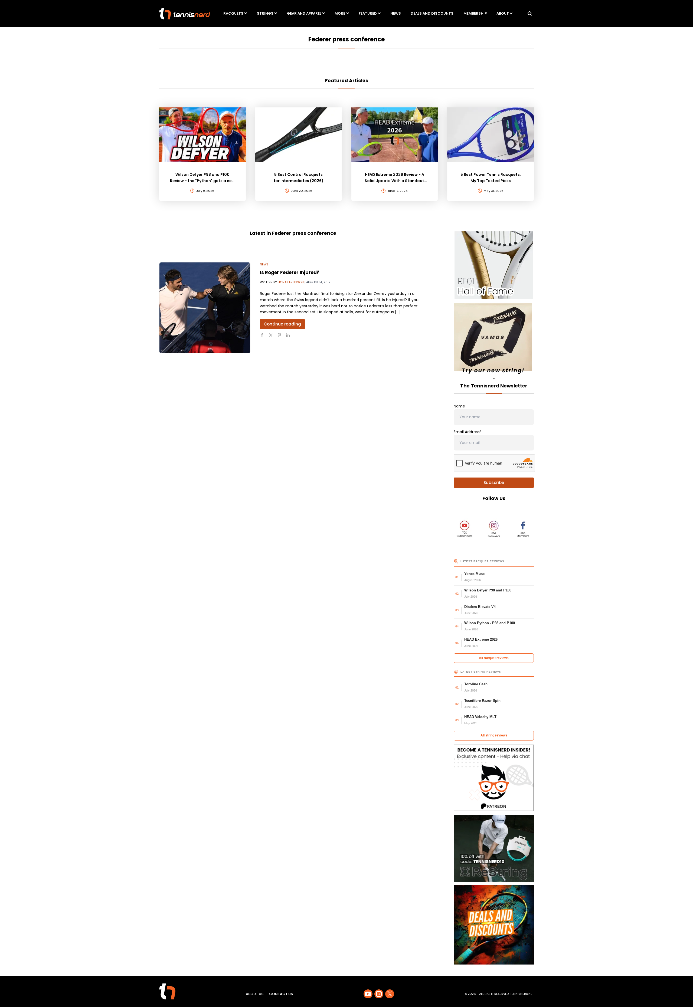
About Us (254, 993)
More (340, 13)
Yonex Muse (474, 574)
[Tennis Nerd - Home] (184, 13)
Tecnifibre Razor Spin (482, 701)
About (502, 13)
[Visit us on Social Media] (368, 993)
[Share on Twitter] (273, 337)
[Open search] (530, 13)
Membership (475, 13)
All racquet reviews (494, 658)
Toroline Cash (476, 684)
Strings (265, 13)
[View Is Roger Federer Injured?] (204, 307)
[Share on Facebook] (264, 337)
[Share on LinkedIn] (290, 337)
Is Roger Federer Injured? (289, 272)
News (395, 13)
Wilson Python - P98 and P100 (489, 623)
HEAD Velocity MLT (480, 717)
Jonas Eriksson (291, 282)
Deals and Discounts (432, 13)
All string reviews (493, 735)
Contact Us (281, 993)
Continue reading (282, 324)
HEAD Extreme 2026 (481, 639)
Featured (368, 13)
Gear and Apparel (304, 13)
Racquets (233, 13)
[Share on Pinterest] (281, 337)
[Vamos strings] (494, 339)
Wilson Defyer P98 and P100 (487, 590)
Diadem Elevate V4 (480, 607)
